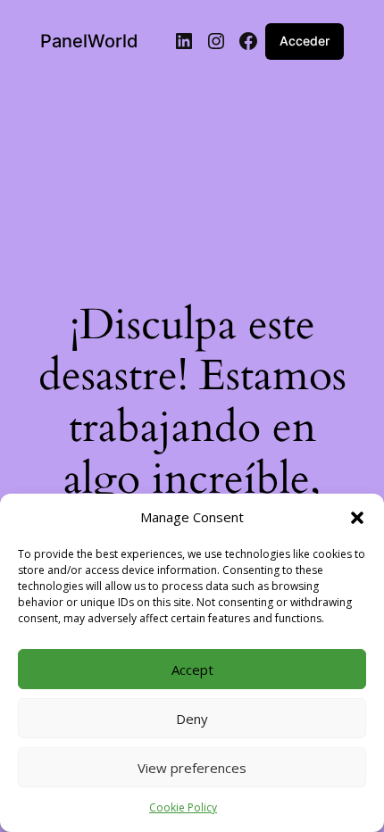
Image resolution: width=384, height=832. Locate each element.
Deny (192, 719)
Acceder (305, 40)
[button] (357, 518)
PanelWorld (89, 41)
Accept (192, 669)
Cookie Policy (183, 807)
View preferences (192, 768)
